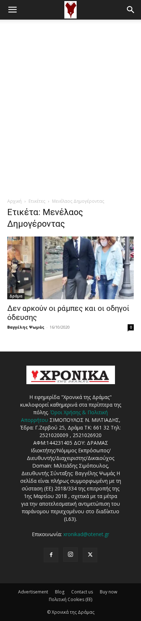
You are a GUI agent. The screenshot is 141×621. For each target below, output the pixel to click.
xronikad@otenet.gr (86, 534)
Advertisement (33, 592)
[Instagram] (70, 554)
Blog (59, 592)
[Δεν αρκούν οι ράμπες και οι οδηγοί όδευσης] (70, 268)
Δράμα (15, 296)
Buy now (108, 592)
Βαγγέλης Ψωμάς (25, 327)
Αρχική (14, 201)
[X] (90, 555)
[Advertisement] (70, 94)
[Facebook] (51, 555)
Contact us (82, 592)
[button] (12, 10)
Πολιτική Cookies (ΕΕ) (70, 599)
